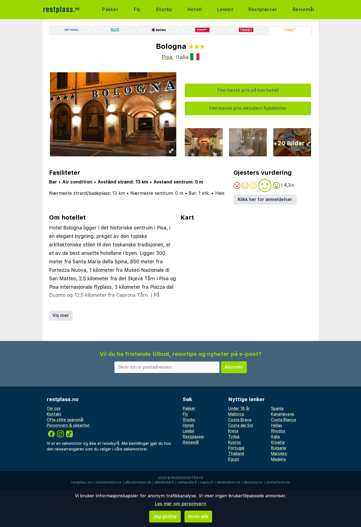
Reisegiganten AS (187, 478)
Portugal (236, 448)
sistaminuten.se (108, 482)
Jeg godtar (165, 516)
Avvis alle (198, 516)
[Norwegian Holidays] (202, 30)
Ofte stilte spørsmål (65, 419)
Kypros (234, 442)
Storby (164, 9)
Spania (277, 408)
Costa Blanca (283, 419)
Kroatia (278, 442)
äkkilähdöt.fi (164, 482)
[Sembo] (158, 30)
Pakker (110, 9)
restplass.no (81, 482)
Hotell (195, 9)
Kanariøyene (282, 414)
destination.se (228, 482)
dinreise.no (253, 482)
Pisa (167, 57)
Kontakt (54, 414)
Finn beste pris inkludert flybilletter (248, 108)
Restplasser (263, 9)
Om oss (54, 408)
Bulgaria (278, 448)
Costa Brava (239, 419)
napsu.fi (206, 482)
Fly (137, 9)
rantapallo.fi (187, 482)
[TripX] (115, 30)
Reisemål (303, 9)
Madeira (278, 459)
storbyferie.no (278, 482)
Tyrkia (233, 436)
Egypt (233, 459)
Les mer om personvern (180, 503)
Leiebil (225, 9)
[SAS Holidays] (71, 30)
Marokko (279, 453)
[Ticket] (246, 30)
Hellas (276, 425)
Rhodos (278, 431)
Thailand (236, 453)
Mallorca (236, 414)
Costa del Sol (240, 425)
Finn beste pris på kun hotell (248, 90)
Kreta (233, 431)
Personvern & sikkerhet (68, 425)
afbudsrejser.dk (138, 482)
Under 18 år (239, 408)
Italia (275, 436)
